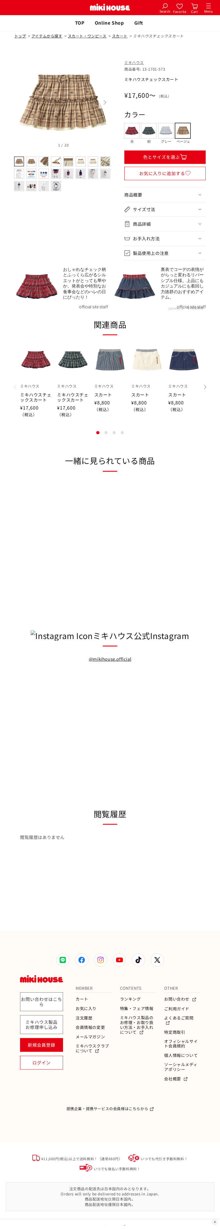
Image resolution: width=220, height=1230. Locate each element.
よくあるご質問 (178, 1018)
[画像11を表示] (43, 173)
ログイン (41, 1063)
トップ (20, 36)
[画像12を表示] (56, 173)
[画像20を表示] (56, 186)
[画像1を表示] (19, 161)
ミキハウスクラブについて (92, 1048)
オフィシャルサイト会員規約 (181, 1044)
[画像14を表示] (80, 173)
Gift (138, 22)
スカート (119, 36)
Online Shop (109, 22)
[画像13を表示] (68, 173)
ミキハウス (134, 62)
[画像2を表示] (31, 161)
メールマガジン (90, 1036)
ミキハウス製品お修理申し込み (41, 1024)
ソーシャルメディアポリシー (180, 1067)
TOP (80, 22)
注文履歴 (84, 1017)
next (104, 102)
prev (20, 102)
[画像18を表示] (31, 186)
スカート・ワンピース (87, 36)
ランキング (130, 999)
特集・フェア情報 (137, 1008)
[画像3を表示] (43, 161)
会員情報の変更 (90, 1027)
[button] (165, 195)
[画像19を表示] (43, 186)
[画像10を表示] (31, 173)
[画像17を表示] (19, 186)
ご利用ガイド (176, 1008)
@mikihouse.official (110, 659)
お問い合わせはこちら (41, 1001)
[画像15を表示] (93, 173)
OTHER (171, 988)
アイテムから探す (47, 36)
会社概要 (173, 1078)
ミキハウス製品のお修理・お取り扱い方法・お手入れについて (137, 1025)
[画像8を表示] (105, 161)
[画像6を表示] (80, 161)
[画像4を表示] (56, 161)
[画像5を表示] (68, 161)
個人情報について (181, 1055)
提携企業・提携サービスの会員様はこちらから (107, 1108)
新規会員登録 (41, 1045)
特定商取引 (174, 1032)
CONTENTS (131, 988)
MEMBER (84, 988)
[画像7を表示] (93, 161)
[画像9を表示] (19, 173)
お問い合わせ (177, 999)
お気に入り (86, 1008)
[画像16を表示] (105, 173)
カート (82, 999)
